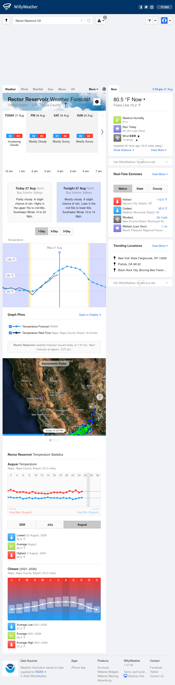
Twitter (154, 672)
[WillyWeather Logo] (23, 7)
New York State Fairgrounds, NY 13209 (142, 258)
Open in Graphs (88, 315)
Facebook (156, 667)
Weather (10, 89)
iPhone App (78, 667)
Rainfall (38, 89)
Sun (50, 89)
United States (18, 104)
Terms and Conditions (135, 672)
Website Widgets (108, 672)
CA (34, 104)
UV (73, 89)
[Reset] (81, 20)
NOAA (39, 672)
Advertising (104, 680)
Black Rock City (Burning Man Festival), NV (143, 270)
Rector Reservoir (65, 104)
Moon (62, 89)
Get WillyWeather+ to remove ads (134, 162)
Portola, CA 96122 (129, 264)
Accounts (103, 667)
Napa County (51, 104)
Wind (24, 89)
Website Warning (108, 676)
